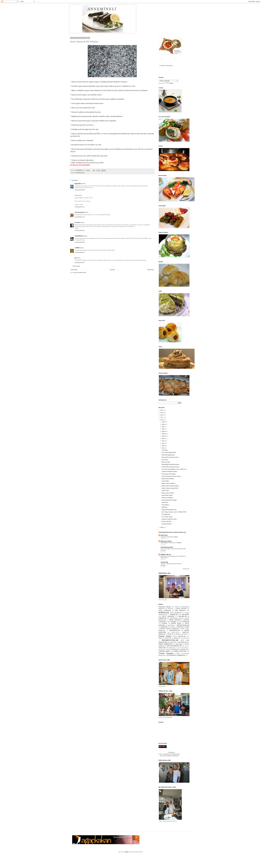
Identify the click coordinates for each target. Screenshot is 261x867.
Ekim (163, 426)
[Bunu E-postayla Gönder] (97, 170)
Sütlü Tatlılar (179, 644)
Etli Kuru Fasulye (166, 462)
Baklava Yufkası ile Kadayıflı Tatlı (170, 488)
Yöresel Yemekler (166, 653)
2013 (161, 412)
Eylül (163, 429)
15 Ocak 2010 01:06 (80, 252)
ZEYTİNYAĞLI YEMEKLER (176, 655)
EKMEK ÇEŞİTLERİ (174, 620)
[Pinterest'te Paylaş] (105, 170)
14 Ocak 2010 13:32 (80, 217)
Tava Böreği (164, 450)
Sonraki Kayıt (74, 269)
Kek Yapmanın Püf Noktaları (169, 474)
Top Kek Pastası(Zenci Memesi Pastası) (171, 476)
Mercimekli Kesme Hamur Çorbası (170, 457)
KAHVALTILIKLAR (183, 625)
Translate (171, 83)
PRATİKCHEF (186, 638)
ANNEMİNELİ (79, 236)
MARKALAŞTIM (175, 632)
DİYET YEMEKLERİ (168, 616)
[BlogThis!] (99, 170)
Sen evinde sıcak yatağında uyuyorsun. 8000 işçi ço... (174, 469)
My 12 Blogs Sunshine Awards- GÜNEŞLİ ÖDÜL (174, 512)
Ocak (163, 448)
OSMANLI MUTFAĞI (181, 634)
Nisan (163, 441)
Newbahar (77, 222)
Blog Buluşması (180, 610)
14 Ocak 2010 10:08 (80, 190)
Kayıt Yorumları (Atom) (80, 272)
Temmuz (164, 433)
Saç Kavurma (165, 459)
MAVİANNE (164, 535)
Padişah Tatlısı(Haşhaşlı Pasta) (169, 509)
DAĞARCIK (185, 614)
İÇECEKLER (171, 625)
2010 (161, 420)
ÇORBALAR (174, 614)
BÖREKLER (164, 612)
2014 (161, 410)
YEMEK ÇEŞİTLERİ (179, 651)
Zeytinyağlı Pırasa (166, 514)
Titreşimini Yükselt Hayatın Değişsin (169, 536)
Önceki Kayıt (150, 269)
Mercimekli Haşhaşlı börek (168, 455)
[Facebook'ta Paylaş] (103, 170)
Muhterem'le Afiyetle (166, 541)
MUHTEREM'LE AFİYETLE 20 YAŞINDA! (171, 542)
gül (75, 258)
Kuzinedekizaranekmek (167, 547)
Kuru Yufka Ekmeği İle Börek (169, 452)
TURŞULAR (172, 647)
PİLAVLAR (168, 638)
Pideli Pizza (164, 507)
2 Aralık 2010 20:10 (79, 262)
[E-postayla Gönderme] (93, 170)
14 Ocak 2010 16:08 (80, 242)
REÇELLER (173, 642)
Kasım (163, 424)
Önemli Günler (165, 636)
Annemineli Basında (165, 607)
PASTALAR (181, 636)
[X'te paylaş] (101, 170)
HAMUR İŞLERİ (176, 623)
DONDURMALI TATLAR (176, 618)
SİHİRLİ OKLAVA (166, 554)
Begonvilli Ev (78, 183)
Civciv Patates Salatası (167, 516)
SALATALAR (182, 642)
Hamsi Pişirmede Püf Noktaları (169, 500)
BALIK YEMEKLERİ (165, 610)
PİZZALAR (177, 638)
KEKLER (164, 627)
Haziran (164, 436)
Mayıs (163, 438)
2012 (161, 415)
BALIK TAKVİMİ (166, 521)
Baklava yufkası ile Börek (168, 493)
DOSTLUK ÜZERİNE (167, 497)
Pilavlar (160, 638)
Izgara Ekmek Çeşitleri (167, 495)
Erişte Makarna (165, 505)
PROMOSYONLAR (170, 640)
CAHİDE (77, 248)
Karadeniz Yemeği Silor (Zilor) (169, 519)
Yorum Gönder (76, 266)
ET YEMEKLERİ (184, 621)
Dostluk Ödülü (165, 481)
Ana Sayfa (112, 269)
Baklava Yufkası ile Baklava (168, 483)
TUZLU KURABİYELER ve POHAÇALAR (177, 649)
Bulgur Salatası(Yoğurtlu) (168, 478)
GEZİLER (164, 623)
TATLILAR (162, 647)
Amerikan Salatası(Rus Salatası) (169, 471)
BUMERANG (178, 613)
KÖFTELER (180, 627)
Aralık (163, 422)
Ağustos (164, 431)
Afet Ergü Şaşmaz (79, 212)
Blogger (127, 852)
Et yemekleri (172, 621)
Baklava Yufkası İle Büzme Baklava (170, 486)
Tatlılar (186, 646)
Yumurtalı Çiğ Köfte (166, 524)
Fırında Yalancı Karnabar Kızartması (170, 467)
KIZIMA (173, 627)
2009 (161, 527)
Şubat (163, 445)
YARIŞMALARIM (164, 651)
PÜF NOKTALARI (79, 172)
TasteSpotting (164, 562)
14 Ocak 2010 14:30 (80, 230)
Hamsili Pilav (165, 502)
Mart (163, 443)
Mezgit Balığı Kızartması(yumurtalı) (170, 464)
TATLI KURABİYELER (174, 646)
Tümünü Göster (186, 568)
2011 (161, 417)
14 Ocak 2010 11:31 (80, 207)
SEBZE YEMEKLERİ (165, 644)
